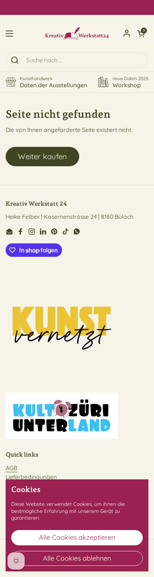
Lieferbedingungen (31, 476)
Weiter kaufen (42, 156)
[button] (140, 33)
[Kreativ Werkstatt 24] (77, 33)
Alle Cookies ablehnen (77, 558)
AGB (11, 468)
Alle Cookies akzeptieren (77, 537)
